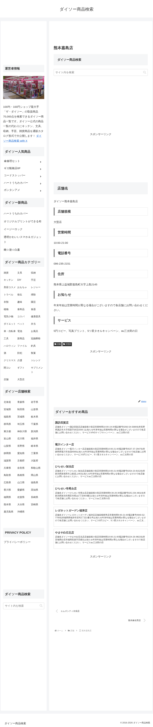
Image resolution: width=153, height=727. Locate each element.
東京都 (7, 431)
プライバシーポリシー (17, 541)
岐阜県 (34, 446)
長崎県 (34, 497)
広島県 (7, 482)
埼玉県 (21, 424)
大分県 (21, 504)
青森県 (21, 402)
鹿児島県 (8, 511)
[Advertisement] (101, 34)
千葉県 (34, 424)
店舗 (59, 344)
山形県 (34, 409)
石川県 (21, 438)
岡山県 (34, 475)
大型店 (68, 344)
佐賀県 (21, 497)
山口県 (21, 482)
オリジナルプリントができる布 (22, 221)
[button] (144, 72)
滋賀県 (7, 460)
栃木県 (34, 416)
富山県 (7, 438)
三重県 (34, 453)
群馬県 (7, 424)
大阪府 (34, 460)
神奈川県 (22, 431)
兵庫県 (7, 468)
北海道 (7, 402)
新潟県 (34, 431)
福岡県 (7, 497)
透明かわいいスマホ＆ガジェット (22, 239)
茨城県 (21, 416)
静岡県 (7, 453)
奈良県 (21, 468)
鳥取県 (7, 475)
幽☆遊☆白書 (12, 249)
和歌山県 (35, 468)
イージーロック (13, 229)
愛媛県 (21, 490)
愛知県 (21, 453)
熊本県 (7, 504)
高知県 (34, 490)
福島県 (7, 416)
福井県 (34, 438)
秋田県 (21, 409)
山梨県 (7, 446)
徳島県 (34, 482)
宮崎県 (34, 504)
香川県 (7, 490)
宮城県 (7, 409)
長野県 (21, 446)
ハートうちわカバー (16, 213)
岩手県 (34, 402)
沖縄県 (21, 511)
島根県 (21, 475)
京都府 (21, 460)
